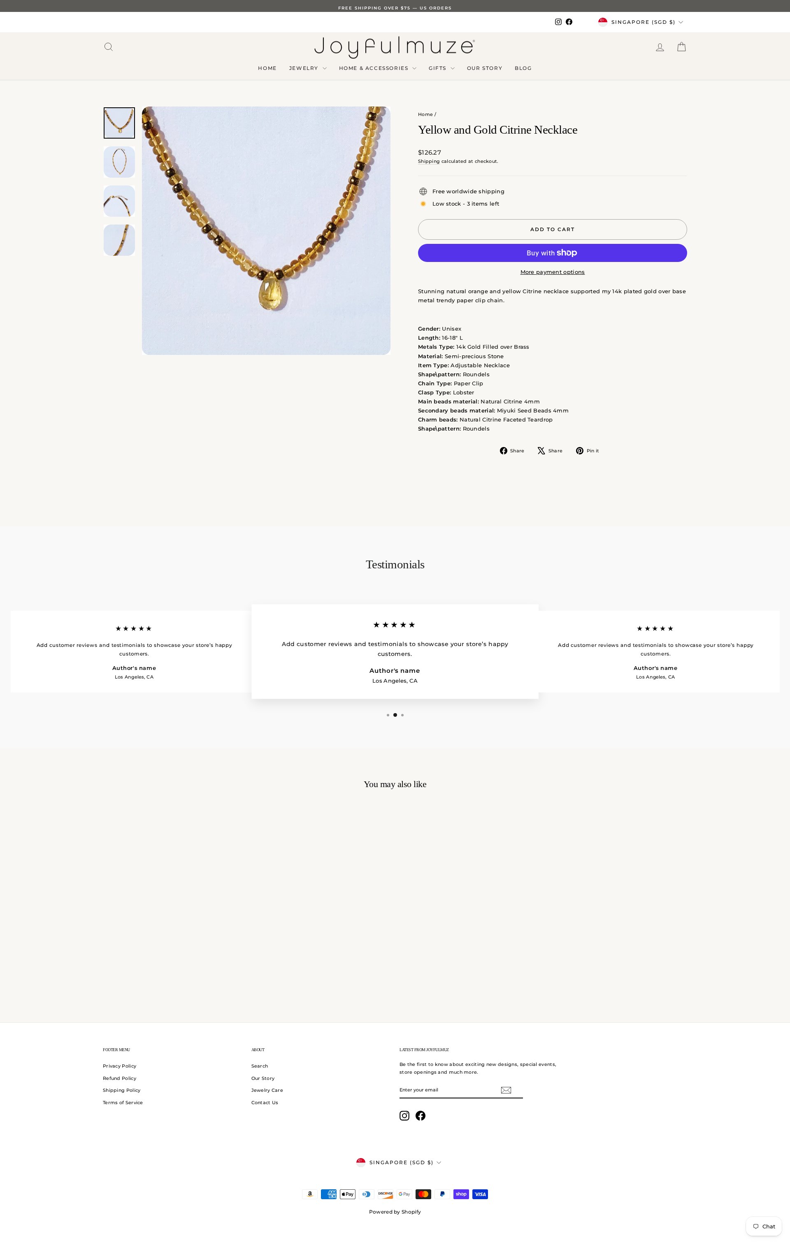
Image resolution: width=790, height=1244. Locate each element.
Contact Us (265, 1102)
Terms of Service (123, 1102)
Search (259, 1066)
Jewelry (305, 68)
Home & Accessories (374, 68)
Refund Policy (119, 1078)
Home (267, 68)
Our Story (484, 68)
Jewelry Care (267, 1090)
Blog (523, 68)
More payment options (552, 272)
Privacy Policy (119, 1066)
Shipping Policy (122, 1090)
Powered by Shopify (395, 1212)
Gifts (438, 68)
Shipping (429, 161)
